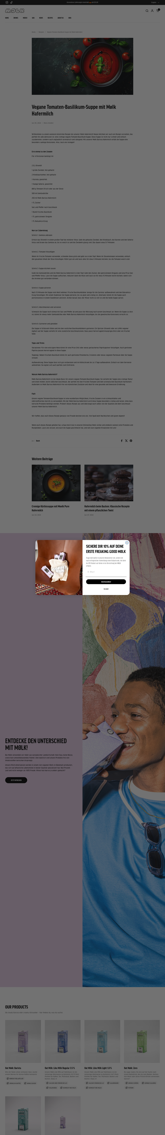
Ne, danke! (106, 589)
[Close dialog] (127, 542)
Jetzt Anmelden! (106, 582)
